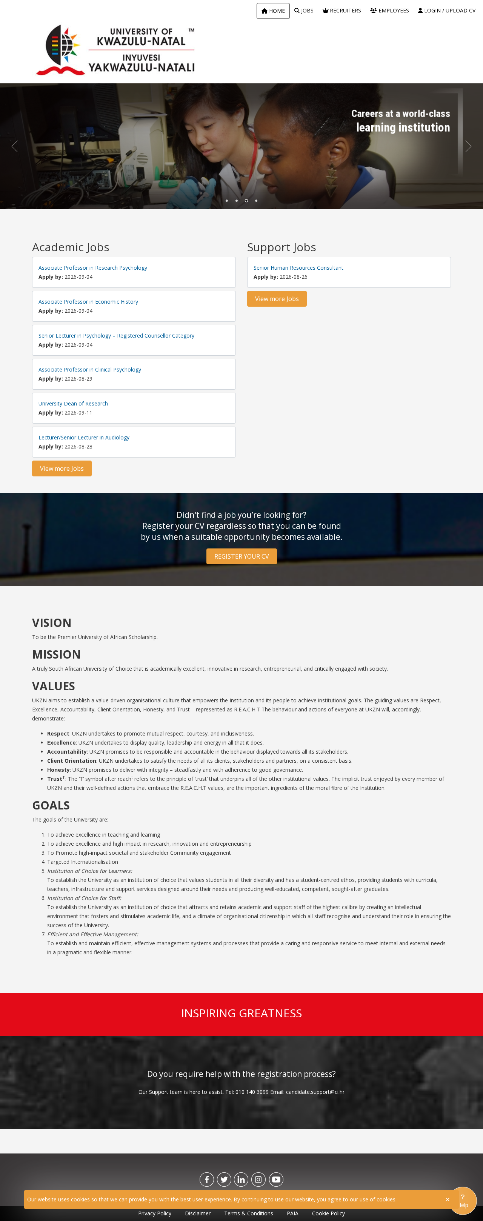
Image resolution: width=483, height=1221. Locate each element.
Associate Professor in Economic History (88, 301)
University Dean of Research (73, 403)
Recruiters (344, 10)
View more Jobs (62, 468)
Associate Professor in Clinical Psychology (89, 369)
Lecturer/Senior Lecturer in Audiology (83, 437)
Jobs (307, 10)
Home (276, 10)
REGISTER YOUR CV (241, 556)
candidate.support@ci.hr (315, 1091)
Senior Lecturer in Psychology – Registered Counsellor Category (116, 335)
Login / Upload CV (449, 10)
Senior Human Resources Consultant (298, 267)
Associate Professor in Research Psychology (92, 267)
